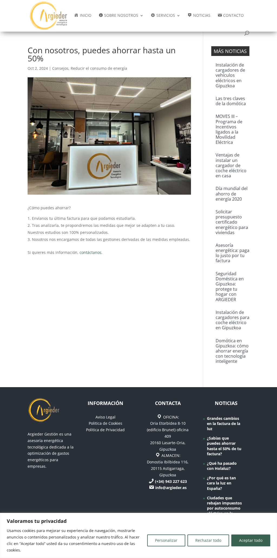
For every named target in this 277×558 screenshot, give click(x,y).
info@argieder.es (171, 487)
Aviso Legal (105, 417)
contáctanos (90, 252)
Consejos (60, 68)
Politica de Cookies (105, 423)
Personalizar (166, 540)
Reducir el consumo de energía (99, 68)
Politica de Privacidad (105, 429)
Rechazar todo (208, 540)
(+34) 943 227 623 (171, 481)
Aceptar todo (250, 540)
